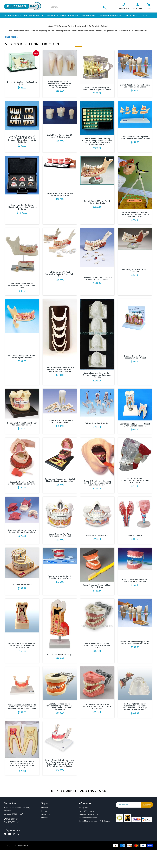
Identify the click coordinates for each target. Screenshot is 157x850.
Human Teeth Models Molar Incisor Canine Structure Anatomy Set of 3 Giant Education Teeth (59, 85)
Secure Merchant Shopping (88, 818)
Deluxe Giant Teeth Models (97, 423)
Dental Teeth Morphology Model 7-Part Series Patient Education (135, 643)
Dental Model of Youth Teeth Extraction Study (97, 202)
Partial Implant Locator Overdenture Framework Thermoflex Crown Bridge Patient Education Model (135, 707)
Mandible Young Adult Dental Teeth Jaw (135, 270)
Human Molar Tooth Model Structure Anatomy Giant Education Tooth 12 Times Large (22, 764)
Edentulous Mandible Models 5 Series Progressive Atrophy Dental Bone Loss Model (60, 369)
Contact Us (45, 814)
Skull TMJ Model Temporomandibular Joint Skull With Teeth (135, 480)
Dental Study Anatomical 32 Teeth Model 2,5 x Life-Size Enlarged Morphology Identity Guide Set (22, 139)
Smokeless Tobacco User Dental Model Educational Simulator (60, 480)
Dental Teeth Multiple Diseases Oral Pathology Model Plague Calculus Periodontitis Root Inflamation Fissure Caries (59, 763)
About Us (44, 808)
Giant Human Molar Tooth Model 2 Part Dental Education (135, 425)
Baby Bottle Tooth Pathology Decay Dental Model (59, 194)
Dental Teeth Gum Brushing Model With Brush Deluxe (134, 580)
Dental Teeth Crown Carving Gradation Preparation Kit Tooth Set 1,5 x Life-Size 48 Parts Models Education (97, 142)
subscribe (147, 805)
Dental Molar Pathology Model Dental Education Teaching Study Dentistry (22, 645)
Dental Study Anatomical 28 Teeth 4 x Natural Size (59, 136)
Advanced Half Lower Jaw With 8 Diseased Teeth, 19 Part (97, 279)
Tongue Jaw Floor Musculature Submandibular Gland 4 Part (22, 531)
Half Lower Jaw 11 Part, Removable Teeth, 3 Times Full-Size (59, 274)
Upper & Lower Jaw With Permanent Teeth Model (60, 535)
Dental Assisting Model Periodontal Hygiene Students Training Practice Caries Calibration (60, 707)
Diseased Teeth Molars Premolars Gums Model (135, 357)
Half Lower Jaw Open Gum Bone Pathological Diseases (22, 357)
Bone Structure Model (22, 585)
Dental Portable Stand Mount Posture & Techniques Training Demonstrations (134, 214)
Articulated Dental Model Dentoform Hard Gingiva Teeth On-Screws (97, 706)
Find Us (44, 811)
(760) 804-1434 (12, 819)
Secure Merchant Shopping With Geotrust (94, 821)
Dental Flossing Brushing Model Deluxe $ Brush (97, 586)
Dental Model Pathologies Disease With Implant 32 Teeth (97, 89)
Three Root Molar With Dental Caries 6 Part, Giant (59, 421)
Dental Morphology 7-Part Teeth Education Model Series (135, 86)
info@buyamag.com (13, 830)
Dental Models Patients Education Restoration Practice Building (22, 207)
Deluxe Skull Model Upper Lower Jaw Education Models (22, 424)
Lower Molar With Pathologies (60, 655)
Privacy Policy (83, 808)
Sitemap (44, 818)
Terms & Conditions (86, 811)
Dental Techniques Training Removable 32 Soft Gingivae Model (97, 645)
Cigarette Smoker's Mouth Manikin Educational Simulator (22, 483)
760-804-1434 (123, 8)
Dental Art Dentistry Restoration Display (22, 83)
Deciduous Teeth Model (97, 535)
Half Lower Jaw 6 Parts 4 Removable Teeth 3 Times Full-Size (22, 285)
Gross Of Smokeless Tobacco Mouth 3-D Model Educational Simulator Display (97, 483)
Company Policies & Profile (88, 814)
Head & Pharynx (135, 535)
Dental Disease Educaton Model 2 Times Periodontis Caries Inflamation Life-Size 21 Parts (22, 707)
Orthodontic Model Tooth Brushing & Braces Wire (60, 577)
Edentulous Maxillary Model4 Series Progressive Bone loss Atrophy (97, 375)
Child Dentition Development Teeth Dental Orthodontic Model (135, 138)
